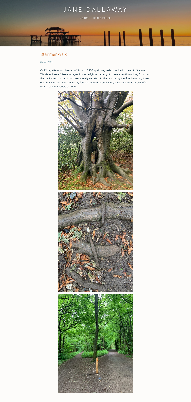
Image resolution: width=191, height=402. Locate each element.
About (84, 18)
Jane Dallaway (95, 9)
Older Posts (102, 18)
